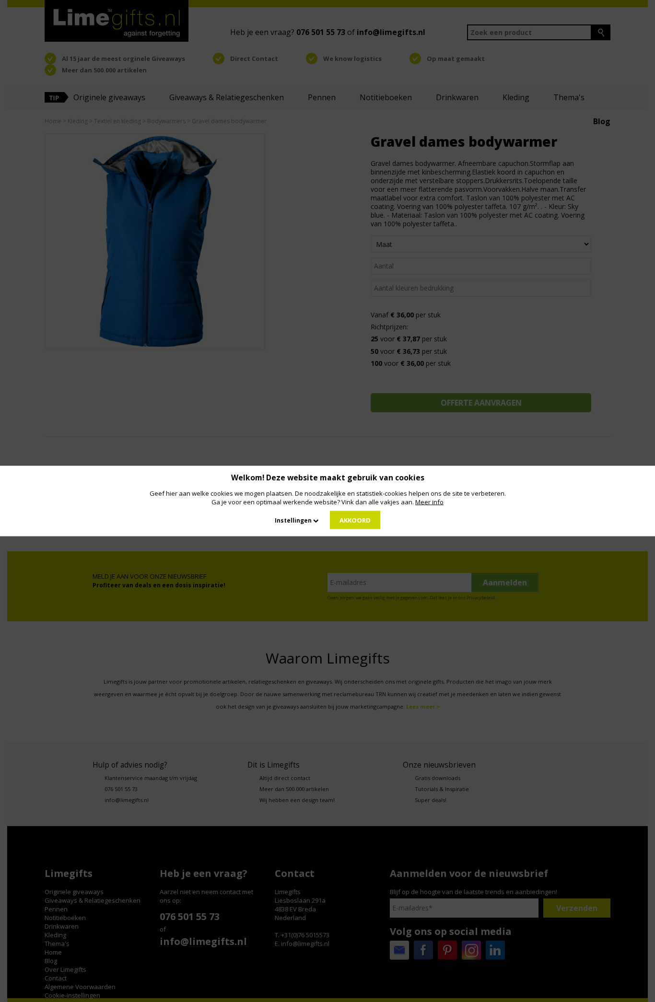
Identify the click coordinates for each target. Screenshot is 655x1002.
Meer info (429, 502)
